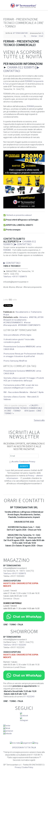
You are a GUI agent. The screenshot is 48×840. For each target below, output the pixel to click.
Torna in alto (39, 420)
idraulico (24, 317)
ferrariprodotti (11, 325)
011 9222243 (28, 697)
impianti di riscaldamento (16, 320)
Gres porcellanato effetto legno (17, 335)
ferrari (28, 322)
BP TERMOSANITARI (20, 33)
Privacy (18, 767)
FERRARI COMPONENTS (29, 325)
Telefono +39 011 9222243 (14, 645)
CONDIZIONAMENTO (14, 322)
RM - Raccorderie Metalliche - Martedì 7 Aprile (24, 392)
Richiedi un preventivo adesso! (19, 215)
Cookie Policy (27, 767)
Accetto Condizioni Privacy (23, 461)
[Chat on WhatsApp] (24, 616)
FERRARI (30, 106)
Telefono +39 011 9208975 (15, 276)
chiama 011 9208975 (21, 67)
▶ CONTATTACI (22, 244)
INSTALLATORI (36, 317)
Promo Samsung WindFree (15, 361)
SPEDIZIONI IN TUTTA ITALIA (24, 747)
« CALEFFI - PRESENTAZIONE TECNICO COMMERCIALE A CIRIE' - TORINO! (23, 408)
